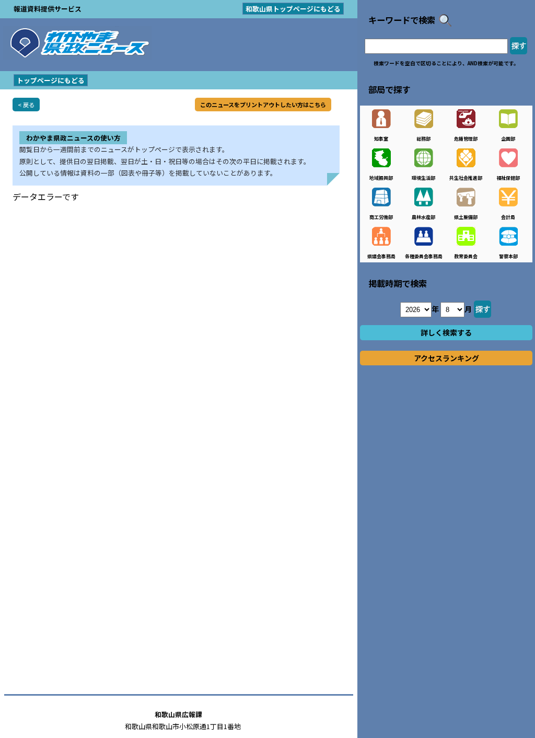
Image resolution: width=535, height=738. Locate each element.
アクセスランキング (446, 358)
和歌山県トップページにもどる (293, 9)
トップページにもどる (51, 80)
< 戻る (26, 104)
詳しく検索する (446, 332)
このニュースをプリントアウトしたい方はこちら (263, 104)
